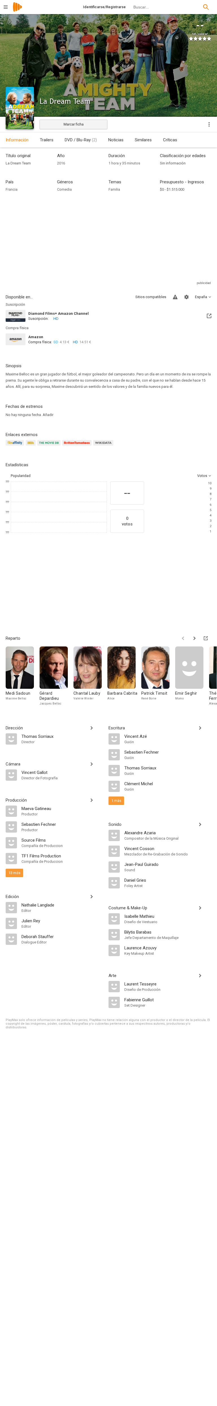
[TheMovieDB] (49, 446)
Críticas (170, 139)
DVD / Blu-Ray (81, 139)
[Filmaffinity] (16, 446)
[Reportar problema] (175, 297)
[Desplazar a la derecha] (194, 638)
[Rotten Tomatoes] (78, 446)
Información (17, 139)
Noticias (115, 139)
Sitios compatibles (150, 297)
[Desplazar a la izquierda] (183, 638)
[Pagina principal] (17, 10)
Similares (143, 139)
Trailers (46, 139)
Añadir (48, 415)
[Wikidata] (104, 446)
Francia (12, 189)
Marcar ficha (74, 124)
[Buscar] (206, 7)
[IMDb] (31, 446)
